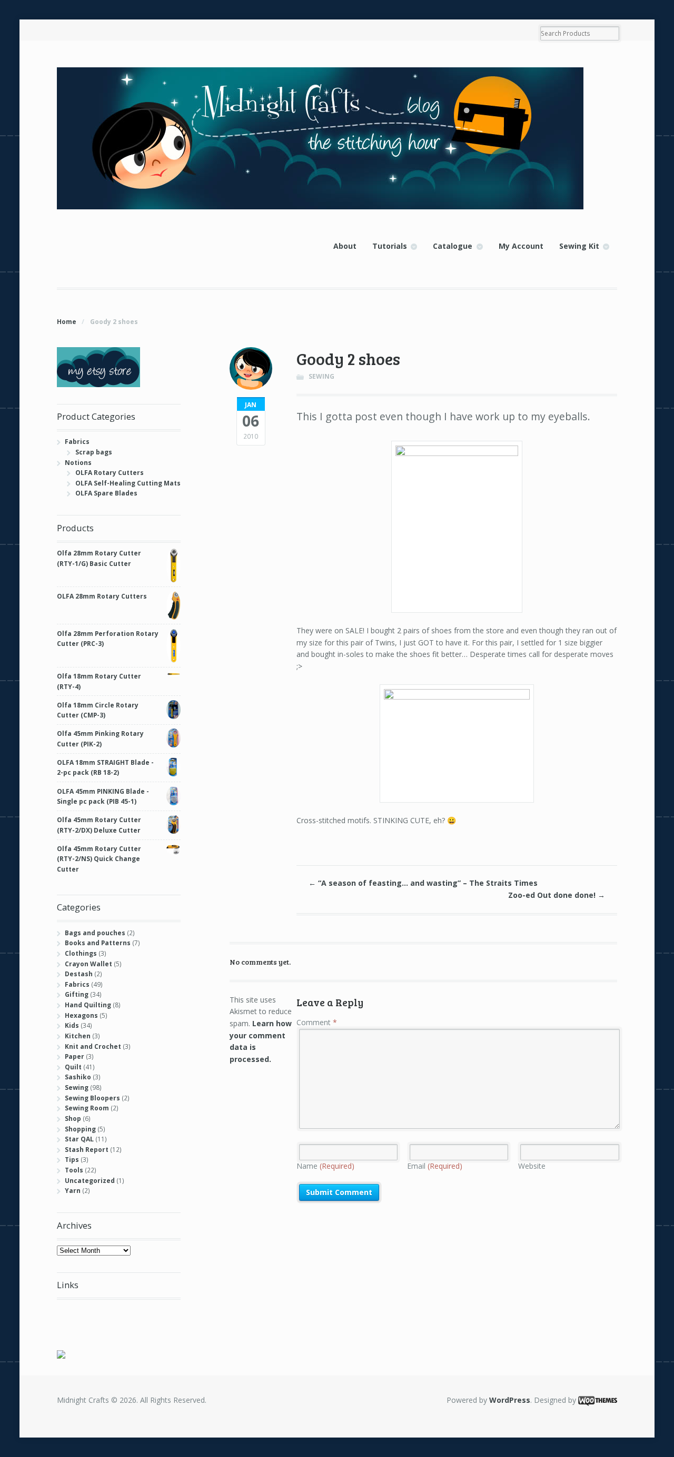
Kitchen (78, 1035)
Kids (72, 1025)
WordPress (509, 1400)
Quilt (73, 1067)
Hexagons (81, 1015)
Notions (78, 462)
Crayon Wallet (88, 963)
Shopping (80, 1129)
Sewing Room (87, 1108)
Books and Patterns (98, 942)
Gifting (76, 994)
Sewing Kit (579, 246)
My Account (521, 246)
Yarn (73, 1190)
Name (325, 1166)
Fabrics (77, 441)
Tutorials (389, 246)
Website (532, 1166)
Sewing (321, 376)
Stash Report (86, 1149)
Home (66, 321)
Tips (72, 1159)
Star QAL (79, 1139)
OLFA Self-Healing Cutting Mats (128, 483)
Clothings (81, 953)
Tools (74, 1170)
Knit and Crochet (93, 1046)
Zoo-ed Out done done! (556, 895)
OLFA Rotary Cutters (109, 472)
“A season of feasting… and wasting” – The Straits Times (423, 883)
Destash (79, 973)
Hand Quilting (88, 1004)
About (344, 246)
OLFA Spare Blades (106, 493)
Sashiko (78, 1076)
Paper (74, 1056)
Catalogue (452, 246)
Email (434, 1166)
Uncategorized (90, 1180)
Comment (316, 1022)
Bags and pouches (95, 932)
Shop (73, 1118)
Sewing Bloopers (92, 1098)
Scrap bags (93, 452)
